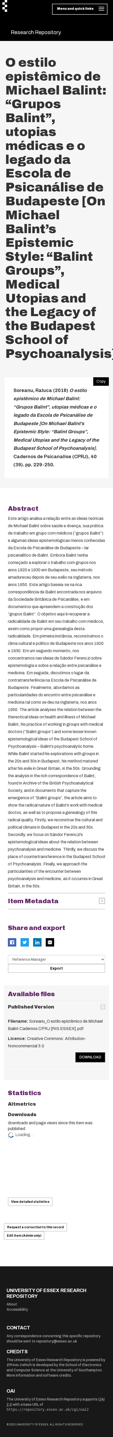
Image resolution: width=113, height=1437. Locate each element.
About (12, 1304)
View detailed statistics (30, 1202)
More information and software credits (39, 1375)
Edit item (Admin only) (24, 1235)
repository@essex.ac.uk (56, 1341)
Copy (99, 380)
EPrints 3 (14, 1365)
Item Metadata (33, 901)
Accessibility (17, 1309)
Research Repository (36, 32)
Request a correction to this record (35, 1227)
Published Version (31, 1007)
